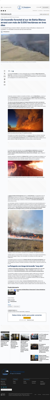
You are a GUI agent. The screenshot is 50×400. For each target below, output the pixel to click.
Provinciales (10, 293)
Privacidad (39, 394)
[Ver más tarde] (4, 71)
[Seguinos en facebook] (1, 11)
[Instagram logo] (6, 387)
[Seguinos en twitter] (3, 11)
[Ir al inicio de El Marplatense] (24, 7)
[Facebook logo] (4, 387)
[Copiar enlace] (4, 85)
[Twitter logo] (2, 387)
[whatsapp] (4, 82)
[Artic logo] (3, 394)
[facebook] (4, 79)
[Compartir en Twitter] (4, 74)
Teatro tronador (46, 10)
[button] (9, 71)
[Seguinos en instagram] (5, 11)
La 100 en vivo (40, 10)
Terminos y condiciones (45, 394)
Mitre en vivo (35, 10)
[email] (4, 76)
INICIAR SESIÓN (27, 317)
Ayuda (35, 394)
